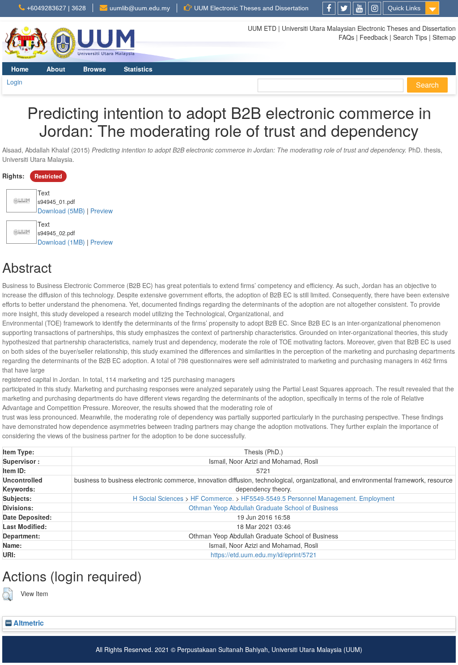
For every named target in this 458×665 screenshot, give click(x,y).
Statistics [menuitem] (138, 68)
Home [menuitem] (20, 68)
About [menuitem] (56, 68)
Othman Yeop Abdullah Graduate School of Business (263, 507)
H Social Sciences (158, 498)
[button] (7, 594)
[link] (328, 8)
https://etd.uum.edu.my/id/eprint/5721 (264, 554)
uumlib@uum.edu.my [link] (140, 8)
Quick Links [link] (404, 8)
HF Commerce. (212, 498)
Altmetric (28, 623)
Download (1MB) (61, 241)
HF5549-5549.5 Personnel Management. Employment (317, 498)
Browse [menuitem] (94, 68)
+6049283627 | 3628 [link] (56, 8)
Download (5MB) (61, 210)
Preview (101, 210)
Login (14, 81)
